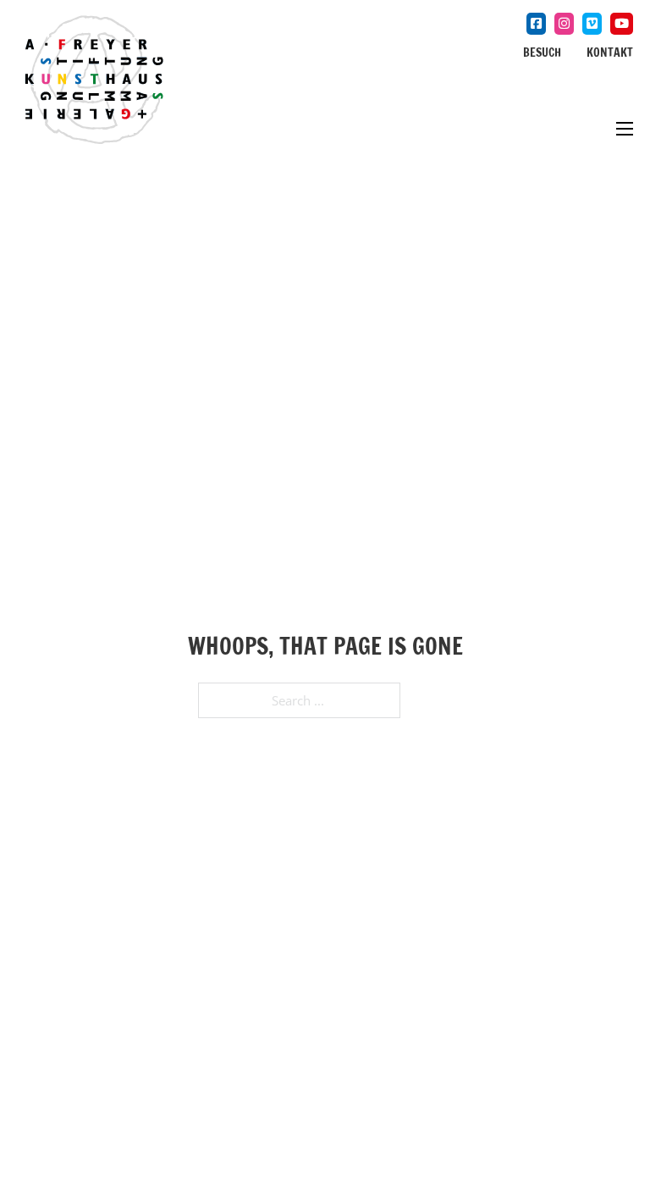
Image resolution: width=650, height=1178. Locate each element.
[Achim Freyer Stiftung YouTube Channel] (621, 24)
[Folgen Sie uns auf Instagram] (564, 24)
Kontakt (610, 52)
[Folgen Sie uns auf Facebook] (536, 24)
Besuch (542, 52)
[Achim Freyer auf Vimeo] (592, 24)
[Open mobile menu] (618, 128)
